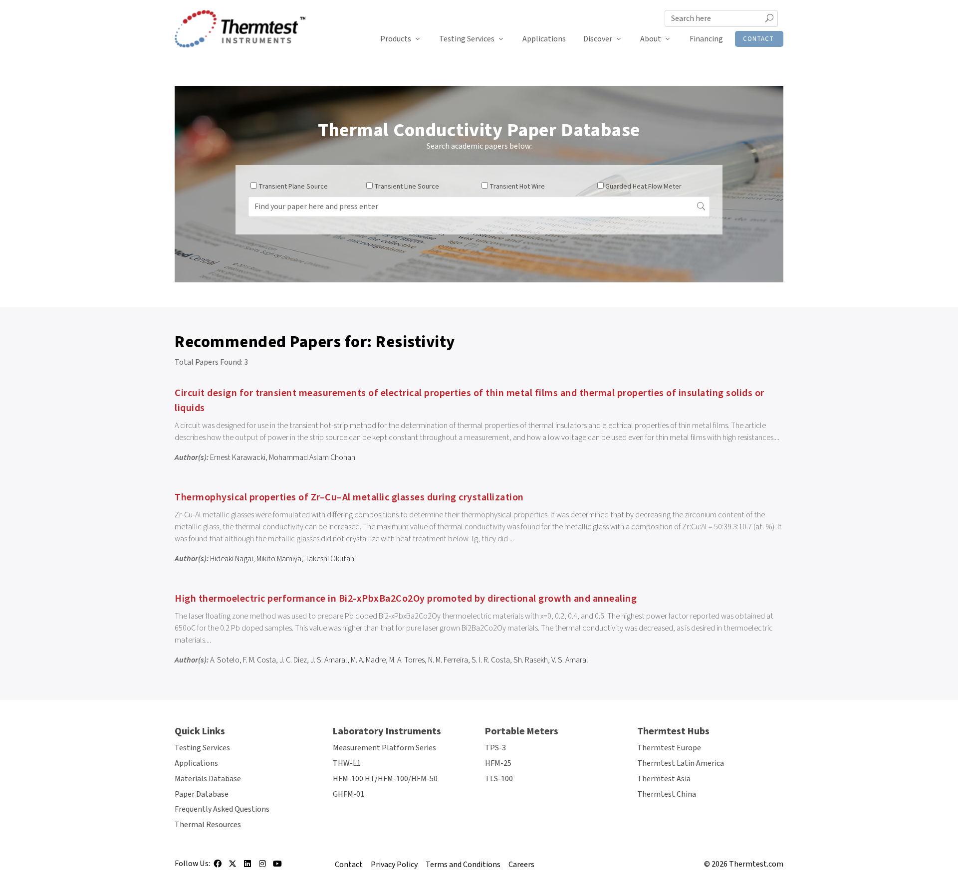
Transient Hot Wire (517, 187)
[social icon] (217, 867)
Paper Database (202, 794)
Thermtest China (666, 794)
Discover (597, 38)
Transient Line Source (406, 187)
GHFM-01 (348, 794)
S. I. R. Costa (491, 660)
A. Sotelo (225, 660)
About (650, 38)
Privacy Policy (394, 864)
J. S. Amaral (328, 660)
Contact (758, 38)
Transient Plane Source (293, 187)
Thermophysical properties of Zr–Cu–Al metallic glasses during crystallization (349, 497)
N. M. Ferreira (448, 660)
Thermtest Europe (669, 747)
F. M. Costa (259, 660)
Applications (544, 38)
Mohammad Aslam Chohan (312, 457)
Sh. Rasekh (530, 660)
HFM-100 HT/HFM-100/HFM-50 (385, 778)
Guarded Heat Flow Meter (643, 187)
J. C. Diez (293, 660)
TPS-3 (495, 747)
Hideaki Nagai (231, 558)
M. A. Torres (407, 660)
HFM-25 (498, 763)
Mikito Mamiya (278, 558)
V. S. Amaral (569, 660)
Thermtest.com (756, 864)
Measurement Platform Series (384, 747)
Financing (706, 38)
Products (395, 38)
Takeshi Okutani (330, 558)
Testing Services (466, 38)
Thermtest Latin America (680, 763)
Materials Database (208, 778)
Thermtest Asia (664, 778)
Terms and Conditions (463, 864)
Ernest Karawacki (237, 457)
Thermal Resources (208, 824)
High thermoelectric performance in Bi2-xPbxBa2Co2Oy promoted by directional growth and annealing (406, 599)
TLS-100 (499, 778)
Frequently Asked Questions (222, 809)
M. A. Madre (368, 660)
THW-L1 (347, 763)
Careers (521, 864)
